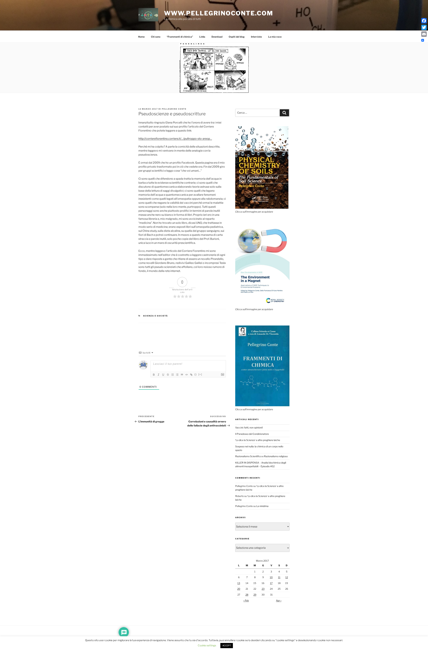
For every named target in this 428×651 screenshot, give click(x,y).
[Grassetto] (153, 375)
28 (246, 594)
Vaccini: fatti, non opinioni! (249, 427)
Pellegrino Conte (174, 109)
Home (141, 36)
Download (216, 36)
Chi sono (155, 36)
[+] (200, 374)
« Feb (246, 600)
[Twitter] (424, 27)
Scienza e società (155, 316)
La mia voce (275, 36)
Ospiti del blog (237, 36)
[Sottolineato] (163, 375)
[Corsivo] (158, 375)
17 (271, 583)
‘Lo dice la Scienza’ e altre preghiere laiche (257, 440)
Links (202, 36)
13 (238, 583)
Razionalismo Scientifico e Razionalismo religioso (261, 456)
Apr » (278, 600)
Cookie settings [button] (207, 645)
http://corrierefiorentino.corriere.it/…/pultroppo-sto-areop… (175, 138)
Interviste (256, 36)
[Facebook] (424, 20)
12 (286, 577)
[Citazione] (182, 375)
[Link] (191, 375)
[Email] (424, 34)
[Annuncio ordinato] (172, 375)
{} (195, 374)
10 (271, 577)
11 (279, 577)
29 (254, 594)
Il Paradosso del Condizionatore (252, 433)
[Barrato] (168, 375)
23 (263, 588)
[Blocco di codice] (186, 375)
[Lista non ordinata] (177, 375)
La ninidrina (262, 506)
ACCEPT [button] (226, 645)
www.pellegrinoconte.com (218, 13)
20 (238, 588)
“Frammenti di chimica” (180, 36)
